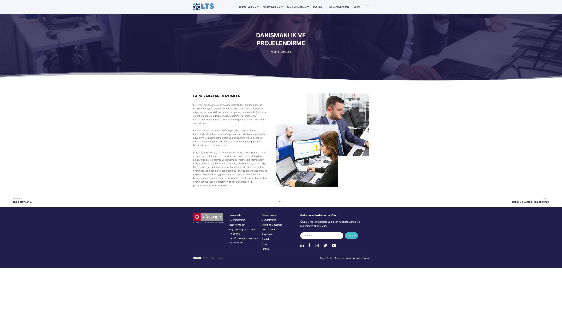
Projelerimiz (268, 234)
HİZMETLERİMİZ (248, 6)
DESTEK (317, 6)
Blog (264, 244)
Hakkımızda (235, 215)
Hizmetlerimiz (269, 215)
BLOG (357, 6)
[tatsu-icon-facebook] (310, 245)
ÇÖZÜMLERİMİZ (272, 6)
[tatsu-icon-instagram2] (318, 245)
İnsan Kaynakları (237, 224)
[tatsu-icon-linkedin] (303, 245)
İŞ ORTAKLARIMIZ (296, 6)
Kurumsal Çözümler (272, 224)
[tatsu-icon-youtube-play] (334, 245)
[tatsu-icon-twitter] (326, 245)
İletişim (265, 249)
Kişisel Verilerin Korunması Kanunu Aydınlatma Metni (344, 258)
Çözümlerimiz (269, 220)
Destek (265, 239)
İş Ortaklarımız (269, 229)
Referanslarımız (339, 6)
